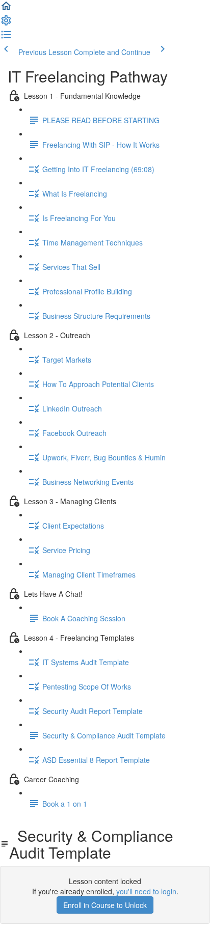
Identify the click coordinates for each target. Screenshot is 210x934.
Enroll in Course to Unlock (105, 905)
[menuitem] (6, 23)
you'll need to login (146, 891)
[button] (6, 9)
